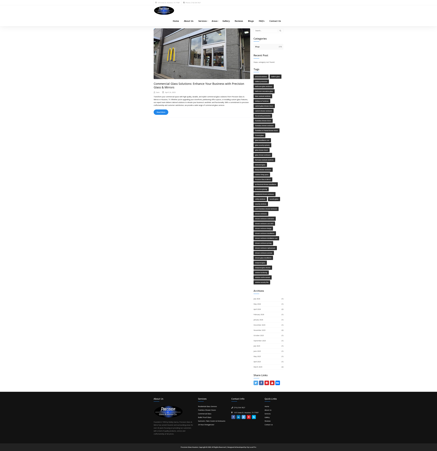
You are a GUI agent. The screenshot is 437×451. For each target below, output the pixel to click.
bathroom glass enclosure (263, 86)
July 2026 (257, 299)
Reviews (239, 21)
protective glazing (261, 189)
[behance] (277, 383)
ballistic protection (261, 81)
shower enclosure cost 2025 (264, 224)
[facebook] (261, 383)
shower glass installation (263, 258)
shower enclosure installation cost (266, 238)
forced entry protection (263, 116)
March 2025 (258, 367)
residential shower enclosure (264, 194)
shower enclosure (261, 214)
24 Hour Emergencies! (206, 425)
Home (176, 21)
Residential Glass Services (207, 406)
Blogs (251, 21)
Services (202, 21)
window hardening (261, 273)
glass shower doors (261, 150)
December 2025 (259, 325)
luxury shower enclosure (263, 170)
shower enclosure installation (264, 233)
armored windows (261, 77)
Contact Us (275, 21)
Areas (214, 21)
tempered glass (260, 263)
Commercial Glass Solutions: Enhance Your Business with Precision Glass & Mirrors (199, 85)
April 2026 (257, 309)
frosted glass (259, 135)
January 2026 (258, 320)
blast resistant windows (263, 96)
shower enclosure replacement (265, 248)
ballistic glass (275, 77)
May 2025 (257, 356)
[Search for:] (268, 30)
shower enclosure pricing (263, 243)
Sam (158, 92)
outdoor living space (261, 175)
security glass (274, 199)
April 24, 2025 (170, 92)
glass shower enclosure (263, 155)
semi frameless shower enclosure (266, 209)
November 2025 (260, 330)
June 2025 (257, 351)
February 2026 (259, 314)
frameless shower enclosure (264, 126)
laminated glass (260, 165)
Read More (161, 112)
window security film (262, 282)
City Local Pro (251, 447)
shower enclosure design (263, 228)
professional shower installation (265, 184)
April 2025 (257, 362)
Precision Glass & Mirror (263, 179)
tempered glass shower (263, 268)
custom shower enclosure (263, 111)
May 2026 (257, 304)
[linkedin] (238, 417)
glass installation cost (262, 140)
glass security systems (262, 145)
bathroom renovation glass (264, 91)
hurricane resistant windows (264, 160)
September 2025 (260, 341)
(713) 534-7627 (239, 407)
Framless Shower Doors (207, 410)
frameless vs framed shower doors (266, 130)
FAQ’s (261, 21)
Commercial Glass (204, 414)
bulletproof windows (262, 101)
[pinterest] (267, 383)
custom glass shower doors (264, 106)
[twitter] (256, 383)
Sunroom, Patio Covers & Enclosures (211, 421)
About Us (188, 21)
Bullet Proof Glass (204, 417)
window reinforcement (262, 277)
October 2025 (259, 335)
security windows (260, 204)
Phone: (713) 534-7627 (193, 3)
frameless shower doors (263, 121)
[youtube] (272, 383)
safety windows (260, 199)
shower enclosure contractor (264, 219)
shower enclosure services (263, 253)
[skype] (254, 417)
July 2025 (257, 346)
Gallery (226, 21)
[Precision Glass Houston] (164, 10)
